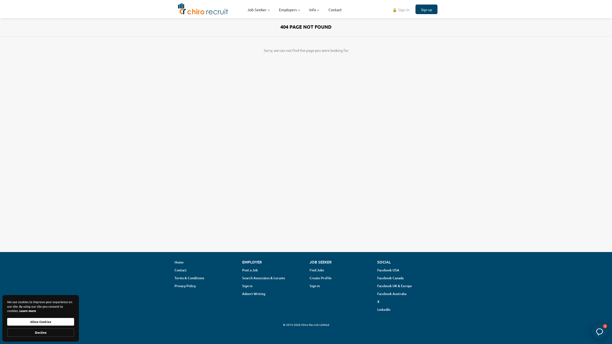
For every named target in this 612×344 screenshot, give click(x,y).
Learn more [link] (27, 311)
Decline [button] (41, 332)
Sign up (426, 9)
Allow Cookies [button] (40, 322)
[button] (599, 331)
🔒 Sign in (401, 9)
